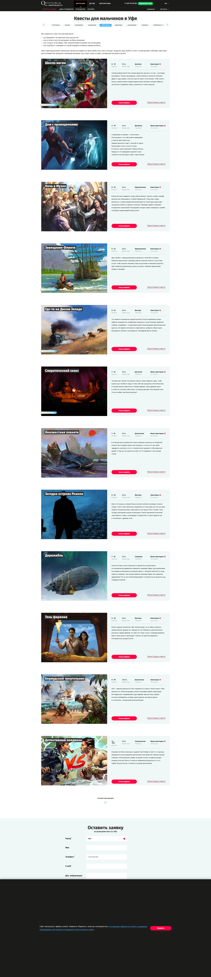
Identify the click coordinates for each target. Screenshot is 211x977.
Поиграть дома (49, 9)
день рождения (66, 9)
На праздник (132, 25)
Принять (160, 928)
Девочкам (118, 25)
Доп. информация (73, 875)
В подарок (80, 9)
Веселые (145, 25)
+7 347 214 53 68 (130, 3)
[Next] (167, 25)
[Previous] (44, 25)
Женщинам (92, 25)
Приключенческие (160, 25)
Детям (67, 25)
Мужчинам (79, 25)
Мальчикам (105, 25)
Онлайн (90, 9)
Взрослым (55, 25)
